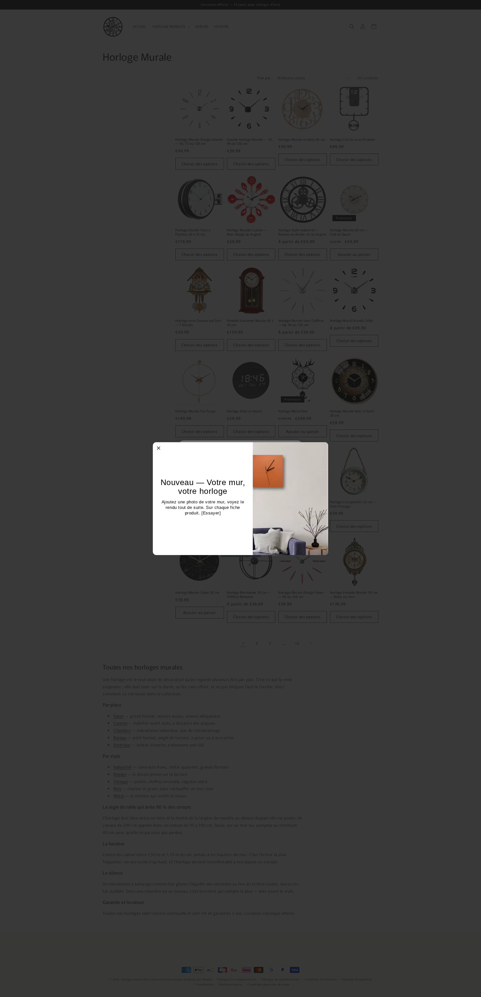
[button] (159, 448)
